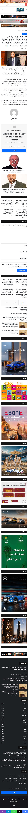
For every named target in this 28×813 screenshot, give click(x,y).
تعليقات (5, 302)
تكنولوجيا (24, 720)
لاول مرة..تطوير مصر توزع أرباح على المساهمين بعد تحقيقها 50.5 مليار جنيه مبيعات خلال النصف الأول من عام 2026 (21, 292)
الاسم (25, 245)
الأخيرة (14, 302)
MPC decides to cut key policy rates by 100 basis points (10, 331)
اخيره (25, 708)
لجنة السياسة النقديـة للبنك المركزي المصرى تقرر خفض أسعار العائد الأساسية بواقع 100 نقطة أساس (10, 324)
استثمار (24, 710)
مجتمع (24, 740)
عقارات (24, 736)
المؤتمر (3, 799)
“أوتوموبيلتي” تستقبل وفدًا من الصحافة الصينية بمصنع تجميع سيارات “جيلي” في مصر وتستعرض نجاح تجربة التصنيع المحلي (21, 212)
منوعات (24, 743)
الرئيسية (24, 30)
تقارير (24, 717)
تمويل (24, 722)
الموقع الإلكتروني (23, 258)
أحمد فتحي (23, 45)
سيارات (19, 30)
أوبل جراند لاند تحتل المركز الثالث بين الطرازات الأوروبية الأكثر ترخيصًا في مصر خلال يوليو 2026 (21, 203)
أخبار (25, 703)
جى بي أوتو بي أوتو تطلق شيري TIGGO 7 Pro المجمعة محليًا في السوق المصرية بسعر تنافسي (7, 203)
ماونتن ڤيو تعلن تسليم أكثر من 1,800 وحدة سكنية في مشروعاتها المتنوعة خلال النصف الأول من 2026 (7, 291)
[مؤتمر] (20, 10)
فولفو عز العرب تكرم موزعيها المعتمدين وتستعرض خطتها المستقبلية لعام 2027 (8, 212)
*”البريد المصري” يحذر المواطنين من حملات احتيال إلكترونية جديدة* (16, 308)
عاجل (25, 731)
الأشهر (22, 302)
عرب (25, 733)
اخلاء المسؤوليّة (13, 801)
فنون (25, 738)
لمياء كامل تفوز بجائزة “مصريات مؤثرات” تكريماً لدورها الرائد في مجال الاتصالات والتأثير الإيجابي (15, 318)
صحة (25, 729)
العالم (25, 713)
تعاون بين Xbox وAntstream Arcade (19, 313)
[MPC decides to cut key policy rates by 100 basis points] (23, 332)
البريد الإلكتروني (23, 251)
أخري (25, 706)
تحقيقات (24, 715)
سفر (25, 724)
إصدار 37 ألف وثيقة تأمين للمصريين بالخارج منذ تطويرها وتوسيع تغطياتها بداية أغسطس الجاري (7, 282)
